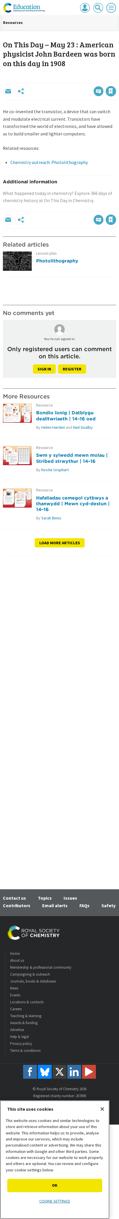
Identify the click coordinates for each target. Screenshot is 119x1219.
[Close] (102, 1109)
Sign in (44, 369)
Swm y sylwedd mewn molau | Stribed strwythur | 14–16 (72, 458)
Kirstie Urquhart (55, 469)
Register (72, 369)
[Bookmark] (111, 91)
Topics (45, 898)
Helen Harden (53, 427)
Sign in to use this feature (88, 78)
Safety (108, 905)
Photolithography (57, 261)
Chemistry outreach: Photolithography (49, 162)
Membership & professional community (40, 967)
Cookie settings (54, 1201)
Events (15, 995)
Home (15, 953)
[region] (54, 1159)
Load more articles (59, 542)
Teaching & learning (25, 1015)
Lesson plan (46, 253)
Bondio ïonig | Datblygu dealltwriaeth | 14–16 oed (66, 415)
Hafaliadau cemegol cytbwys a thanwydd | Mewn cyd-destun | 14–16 (73, 503)
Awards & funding (24, 1022)
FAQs (84, 905)
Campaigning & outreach (30, 974)
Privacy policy (21, 1043)
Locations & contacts (27, 1002)
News (14, 988)
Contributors (16, 905)
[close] (115, 78)
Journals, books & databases (33, 981)
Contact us (14, 898)
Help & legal (19, 1036)
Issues (70, 898)
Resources (13, 22)
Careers (16, 1008)
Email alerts (55, 905)
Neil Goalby (83, 427)
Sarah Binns (51, 518)
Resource (44, 405)
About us (17, 960)
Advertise (17, 1029)
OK (54, 1185)
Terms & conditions (25, 1050)
